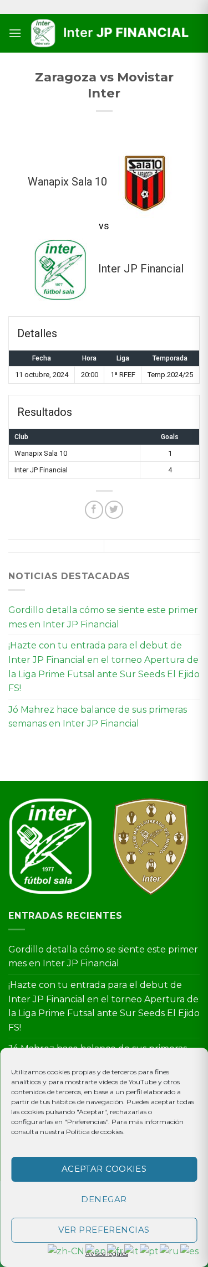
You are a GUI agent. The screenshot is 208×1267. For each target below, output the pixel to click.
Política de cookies (94, 1131)
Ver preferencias (103, 1229)
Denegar (103, 1199)
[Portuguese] (150, 1250)
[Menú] (15, 33)
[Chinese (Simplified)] (66, 1250)
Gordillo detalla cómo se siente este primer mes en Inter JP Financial (103, 617)
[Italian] (132, 1250)
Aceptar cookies (104, 1168)
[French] (115, 1250)
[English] (96, 1250)
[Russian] (170, 1250)
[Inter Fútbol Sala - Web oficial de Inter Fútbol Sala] (110, 33)
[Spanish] (190, 1250)
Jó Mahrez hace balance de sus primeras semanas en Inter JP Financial (97, 716)
